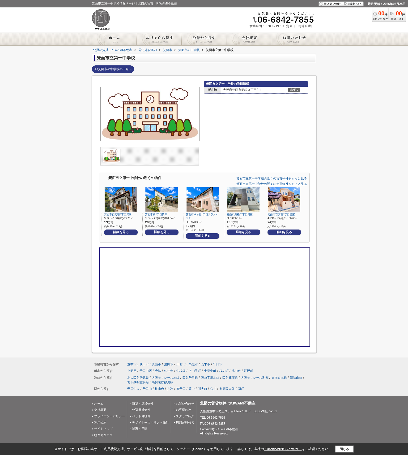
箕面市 (156, 364)
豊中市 (131, 364)
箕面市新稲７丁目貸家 (240, 214)
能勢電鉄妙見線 (162, 382)
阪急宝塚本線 (210, 377)
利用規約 (100, 422)
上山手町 (195, 371)
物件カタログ (103, 435)
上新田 (131, 371)
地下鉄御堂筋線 (138, 382)
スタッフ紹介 (185, 416)
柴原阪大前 (227, 389)
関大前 (202, 389)
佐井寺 (168, 371)
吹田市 (144, 364)
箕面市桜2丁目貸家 (156, 214)
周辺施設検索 (185, 422)
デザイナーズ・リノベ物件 (150, 422)
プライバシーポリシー (109, 416)
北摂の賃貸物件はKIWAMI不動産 (227, 403)
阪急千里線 (190, 377)
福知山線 (296, 377)
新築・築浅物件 (142, 403)
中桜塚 (181, 371)
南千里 (181, 389)
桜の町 (224, 371)
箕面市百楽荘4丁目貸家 (118, 214)
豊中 (192, 389)
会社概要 (100, 410)
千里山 (147, 389)
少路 (158, 371)
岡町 (241, 389)
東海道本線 (279, 377)
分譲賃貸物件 (141, 410)
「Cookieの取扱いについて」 (283, 449)
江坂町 (248, 371)
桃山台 (236, 371)
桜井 (213, 389)
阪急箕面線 (230, 377)
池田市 (168, 364)
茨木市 (205, 364)
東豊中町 (210, 371)
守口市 (217, 364)
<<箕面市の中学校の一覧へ (113, 69)
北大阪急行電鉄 (138, 377)
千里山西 (146, 371)
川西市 (181, 364)
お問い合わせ (185, 403)
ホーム (98, 403)
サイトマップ (103, 428)
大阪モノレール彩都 (254, 377)
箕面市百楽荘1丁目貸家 (281, 214)
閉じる (344, 449)
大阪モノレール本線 (165, 377)
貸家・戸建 (139, 428)
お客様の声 (183, 410)
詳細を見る (121, 232)
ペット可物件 (141, 416)
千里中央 (133, 389)
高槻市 (193, 364)
